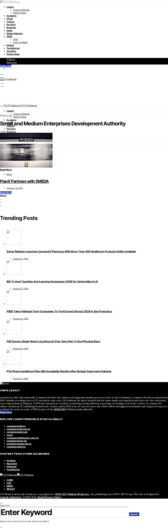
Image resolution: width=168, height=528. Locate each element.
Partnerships (13, 54)
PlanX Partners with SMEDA (24, 181)
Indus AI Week (20, 42)
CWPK (10, 480)
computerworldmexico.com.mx (23, 438)
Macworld (12, 62)
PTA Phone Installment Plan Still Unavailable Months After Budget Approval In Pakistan (59, 371)
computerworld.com (17, 432)
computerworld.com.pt (18, 429)
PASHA (10, 45)
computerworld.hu (16, 446)
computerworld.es (16, 426)
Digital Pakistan (15, 33)
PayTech (11, 24)
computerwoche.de (17, 441)
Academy (12, 15)
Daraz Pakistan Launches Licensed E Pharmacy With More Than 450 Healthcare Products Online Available (71, 251)
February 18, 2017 (15, 188)
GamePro (11, 51)
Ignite (9, 30)
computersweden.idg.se (19, 443)
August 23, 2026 (20, 259)
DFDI (15, 39)
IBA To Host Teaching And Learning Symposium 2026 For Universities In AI (52, 281)
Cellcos (10, 21)
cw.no (10, 435)
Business (11, 27)
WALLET (11, 489)
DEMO (10, 486)
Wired (10, 18)
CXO (9, 483)
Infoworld (11, 65)
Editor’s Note (19, 12)
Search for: (5, 505)
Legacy (10, 7)
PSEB (9, 36)
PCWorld (11, 59)
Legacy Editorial (21, 10)
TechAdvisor (13, 48)
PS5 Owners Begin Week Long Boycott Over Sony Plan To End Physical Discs (53, 341)
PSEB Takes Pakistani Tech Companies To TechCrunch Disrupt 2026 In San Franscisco (59, 311)
